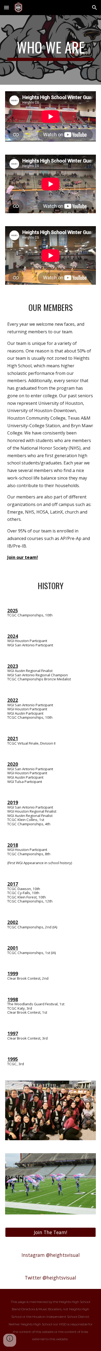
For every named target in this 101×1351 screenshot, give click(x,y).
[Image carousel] (50, 1110)
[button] (6, 7)
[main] (50, 50)
